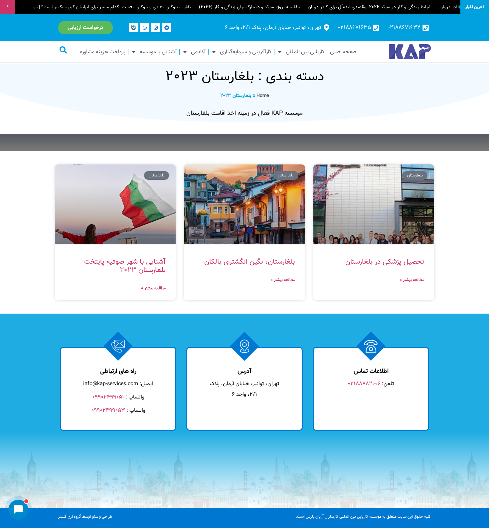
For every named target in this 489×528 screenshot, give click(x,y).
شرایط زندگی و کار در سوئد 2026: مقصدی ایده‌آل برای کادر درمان (369, 7)
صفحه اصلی (343, 52)
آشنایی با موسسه (158, 52)
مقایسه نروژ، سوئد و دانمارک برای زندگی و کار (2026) (249, 7)
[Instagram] (155, 27)
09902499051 (108, 397)
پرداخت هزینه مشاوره (102, 52)
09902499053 (108, 410)
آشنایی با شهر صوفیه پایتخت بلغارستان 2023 (125, 266)
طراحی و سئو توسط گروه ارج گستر (85, 516)
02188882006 (364, 384)
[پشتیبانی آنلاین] (18, 510)
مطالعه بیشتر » (412, 280)
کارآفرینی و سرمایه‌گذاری (245, 52)
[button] (63, 50)
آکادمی (198, 52)
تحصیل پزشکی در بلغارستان (384, 261)
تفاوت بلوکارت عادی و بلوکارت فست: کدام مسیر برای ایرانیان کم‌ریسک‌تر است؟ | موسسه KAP (102, 7)
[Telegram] (166, 27)
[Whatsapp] (144, 27)
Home (262, 95)
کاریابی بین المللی (305, 52)
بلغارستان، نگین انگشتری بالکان (249, 261)
